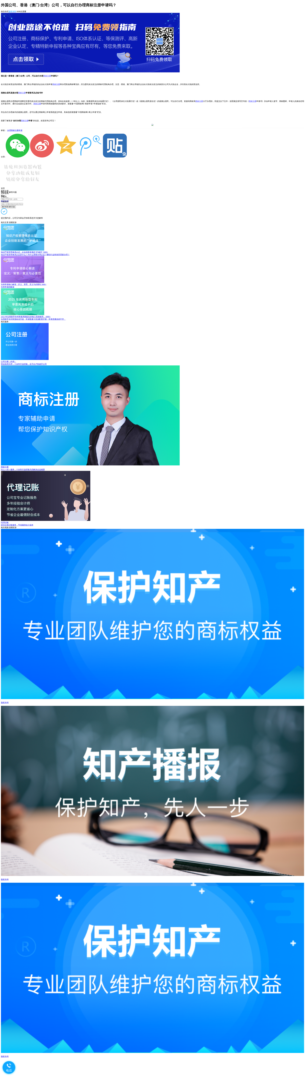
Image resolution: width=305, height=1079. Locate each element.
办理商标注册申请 (14, 130)
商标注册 (47, 76)
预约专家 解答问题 (8, 207)
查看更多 (13, 222)
